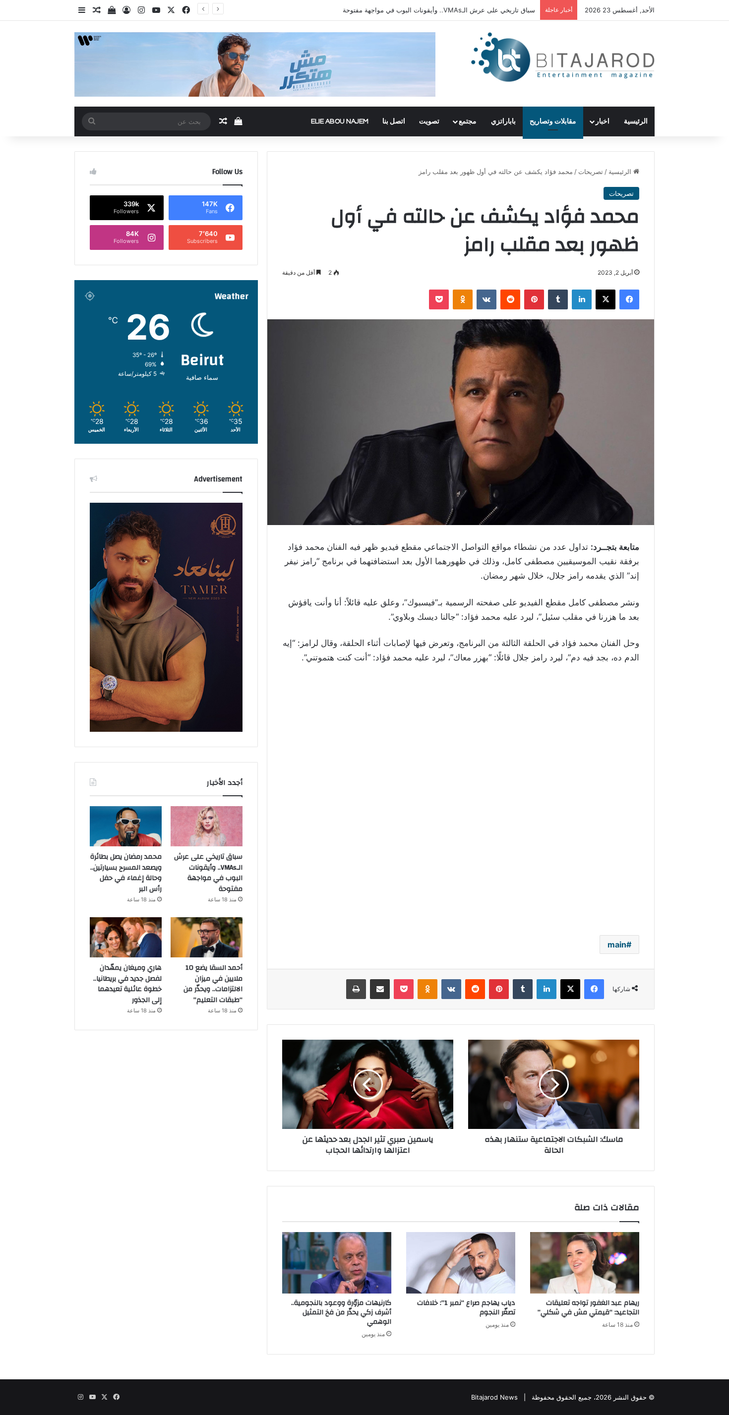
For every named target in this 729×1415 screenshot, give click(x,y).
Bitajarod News (494, 1397)
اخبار (602, 121)
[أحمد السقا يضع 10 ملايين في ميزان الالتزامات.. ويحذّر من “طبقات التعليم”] (207, 937)
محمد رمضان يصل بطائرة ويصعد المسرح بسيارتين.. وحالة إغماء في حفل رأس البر (126, 872)
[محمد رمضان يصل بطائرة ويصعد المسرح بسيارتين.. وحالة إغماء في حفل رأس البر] (126, 826)
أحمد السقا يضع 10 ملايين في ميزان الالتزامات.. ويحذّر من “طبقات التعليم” (213, 983)
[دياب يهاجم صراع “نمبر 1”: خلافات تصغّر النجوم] (460, 1263)
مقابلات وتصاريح (553, 121)
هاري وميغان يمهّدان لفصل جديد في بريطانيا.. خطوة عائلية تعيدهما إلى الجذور (127, 983)
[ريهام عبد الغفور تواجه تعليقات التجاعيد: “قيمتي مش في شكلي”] (584, 1263)
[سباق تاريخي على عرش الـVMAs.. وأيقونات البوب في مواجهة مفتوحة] (207, 826)
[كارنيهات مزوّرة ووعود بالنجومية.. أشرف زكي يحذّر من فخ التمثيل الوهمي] (336, 1263)
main (617, 944)
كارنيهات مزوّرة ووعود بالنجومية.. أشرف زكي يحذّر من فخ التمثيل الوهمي (341, 1312)
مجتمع (468, 121)
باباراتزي (503, 121)
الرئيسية (636, 121)
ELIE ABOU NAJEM (339, 121)
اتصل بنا (393, 121)
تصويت (429, 121)
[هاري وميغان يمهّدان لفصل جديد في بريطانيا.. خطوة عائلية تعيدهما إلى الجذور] (126, 937)
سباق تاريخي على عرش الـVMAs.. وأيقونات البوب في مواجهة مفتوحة (439, 10)
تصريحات (590, 172)
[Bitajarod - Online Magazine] (563, 59)
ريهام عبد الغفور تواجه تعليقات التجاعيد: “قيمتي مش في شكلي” (588, 1308)
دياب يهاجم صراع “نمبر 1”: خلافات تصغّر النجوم (466, 1308)
